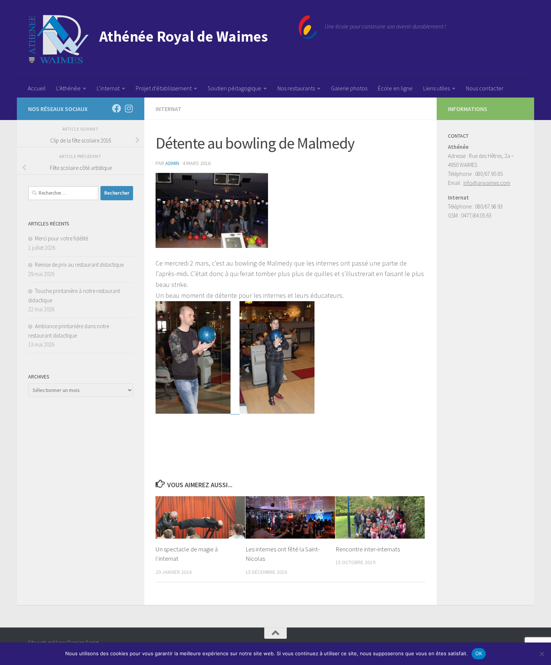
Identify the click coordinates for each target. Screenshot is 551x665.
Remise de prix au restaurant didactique (79, 264)
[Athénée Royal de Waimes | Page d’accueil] (172, 39)
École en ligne (395, 88)
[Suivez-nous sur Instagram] (128, 108)
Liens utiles (436, 88)
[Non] (541, 653)
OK (478, 653)
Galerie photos (349, 88)
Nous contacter (484, 88)
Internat (168, 109)
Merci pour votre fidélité (61, 238)
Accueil (37, 88)
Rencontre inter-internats (367, 549)
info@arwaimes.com (486, 182)
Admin (172, 163)
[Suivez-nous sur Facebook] (116, 108)
